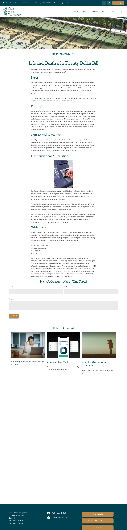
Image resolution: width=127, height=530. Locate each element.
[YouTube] (109, 3)
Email (66, 286)
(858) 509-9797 (46, 3)
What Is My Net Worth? (58, 362)
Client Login (118, 3)
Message (12, 299)
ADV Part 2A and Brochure (98, 521)
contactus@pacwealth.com (64, 3)
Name (11, 286)
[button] (76, 11)
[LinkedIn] (104, 3)
